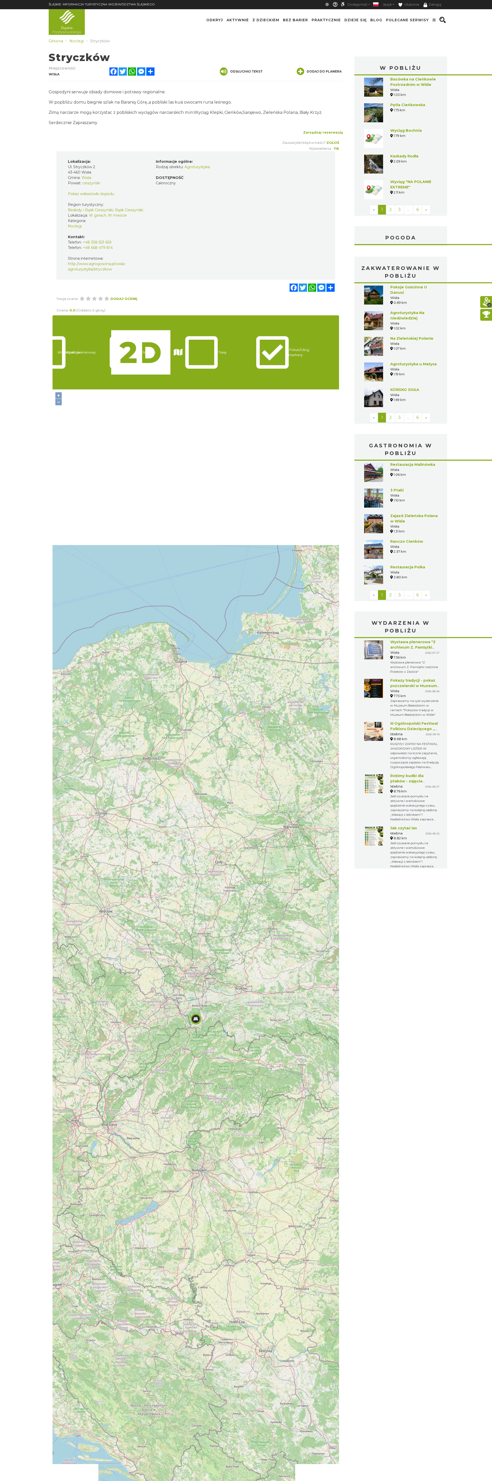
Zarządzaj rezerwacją (323, 132)
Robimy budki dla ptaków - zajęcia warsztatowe (407, 781)
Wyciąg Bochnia (406, 130)
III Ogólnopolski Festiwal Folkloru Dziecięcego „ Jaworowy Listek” (414, 729)
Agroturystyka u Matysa (413, 364)
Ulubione (411, 4)
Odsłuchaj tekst (246, 71)
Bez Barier (295, 20)
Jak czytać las (403, 828)
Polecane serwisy (407, 20)
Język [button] (387, 4)
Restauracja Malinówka (412, 464)
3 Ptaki (397, 490)
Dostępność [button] (357, 4)
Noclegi (75, 226)
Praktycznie (326, 20)
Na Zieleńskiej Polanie (411, 338)
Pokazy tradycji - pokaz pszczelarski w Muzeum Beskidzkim (413, 685)
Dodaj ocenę (123, 299)
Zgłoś (332, 142)
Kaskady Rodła (404, 156)
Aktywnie (238, 20)
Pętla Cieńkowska (407, 105)
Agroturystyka (197, 167)
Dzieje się (355, 20)
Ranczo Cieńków (406, 541)
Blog (376, 20)
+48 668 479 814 (98, 247)
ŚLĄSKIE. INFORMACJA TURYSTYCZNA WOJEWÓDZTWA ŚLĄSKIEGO (102, 4)
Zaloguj (435, 4)
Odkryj (214, 20)
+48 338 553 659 (97, 242)
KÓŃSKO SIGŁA (404, 389)
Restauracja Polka (407, 567)
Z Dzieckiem (265, 20)
